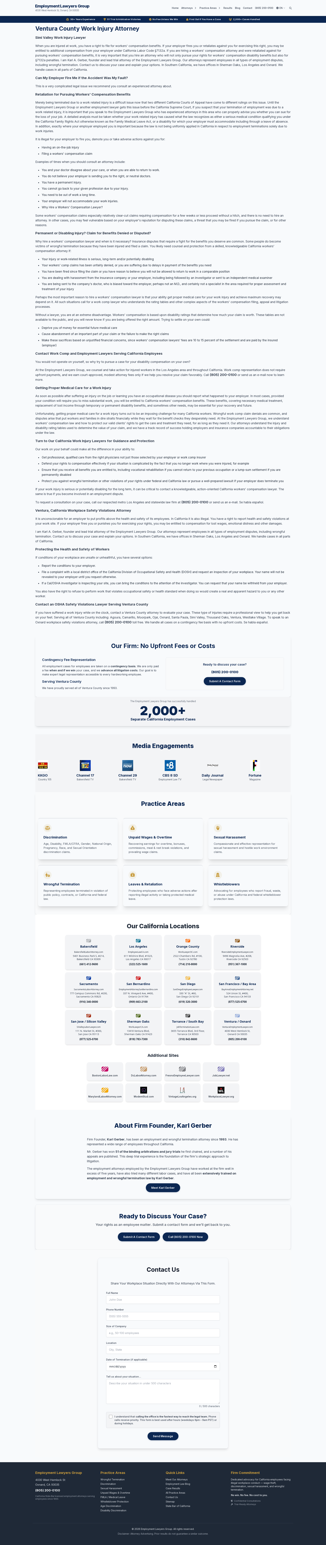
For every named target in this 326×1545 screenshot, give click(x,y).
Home (175, 7)
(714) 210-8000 (188, 964)
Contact (247, 7)
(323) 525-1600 (138, 964)
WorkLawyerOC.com (187, 952)
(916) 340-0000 (88, 1002)
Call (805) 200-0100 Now (185, 1237)
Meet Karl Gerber (163, 1187)
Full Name (112, 1292)
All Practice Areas (175, 1492)
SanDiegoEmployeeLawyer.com (188, 989)
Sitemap (170, 1501)
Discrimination (108, 1483)
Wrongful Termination (113, 1479)
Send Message (163, 1436)
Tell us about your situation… (123, 1376)
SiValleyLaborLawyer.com (89, 1027)
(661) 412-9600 (88, 964)
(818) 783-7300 (138, 1039)
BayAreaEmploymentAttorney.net (237, 989)
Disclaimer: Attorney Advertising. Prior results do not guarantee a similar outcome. (163, 1533)
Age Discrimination (111, 1506)
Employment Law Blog (178, 1483)
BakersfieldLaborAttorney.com (88, 952)
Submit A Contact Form (224, 681)
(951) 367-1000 (237, 964)
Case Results (173, 1488)
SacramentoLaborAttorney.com (89, 989)
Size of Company (116, 1326)
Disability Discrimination (113, 1510)
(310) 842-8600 (188, 1039)
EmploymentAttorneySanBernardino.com (138, 989)
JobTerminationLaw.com (188, 1027)
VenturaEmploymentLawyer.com (237, 1027)
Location (111, 1342)
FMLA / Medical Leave (113, 1497)
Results (227, 7)
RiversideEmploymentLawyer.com (237, 952)
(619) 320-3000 (188, 1002)
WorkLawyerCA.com (138, 1027)
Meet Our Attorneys (177, 1479)
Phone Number (115, 1309)
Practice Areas (208, 7)
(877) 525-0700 (237, 1002)
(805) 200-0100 (264, 7)
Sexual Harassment (111, 1488)
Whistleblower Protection (115, 1501)
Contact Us (172, 1497)
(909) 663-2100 (138, 1002)
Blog (237, 7)
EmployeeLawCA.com (138, 952)
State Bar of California (178, 1506)
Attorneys (187, 7)
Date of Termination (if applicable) (126, 1359)
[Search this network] (290, 8)
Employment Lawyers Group (62, 8)
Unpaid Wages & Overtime (115, 1492)
